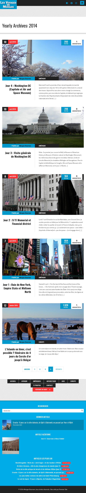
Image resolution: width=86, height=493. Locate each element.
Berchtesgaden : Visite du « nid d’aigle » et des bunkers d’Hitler (38, 462)
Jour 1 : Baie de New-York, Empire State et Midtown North (17, 288)
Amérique (42, 78)
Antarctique (51, 381)
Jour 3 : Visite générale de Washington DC (18, 154)
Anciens (27, 369)
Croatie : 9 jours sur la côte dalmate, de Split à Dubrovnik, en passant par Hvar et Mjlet (38, 472)
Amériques (37, 381)
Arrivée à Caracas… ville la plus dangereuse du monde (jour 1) (38, 466)
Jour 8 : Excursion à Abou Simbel (52, 438)
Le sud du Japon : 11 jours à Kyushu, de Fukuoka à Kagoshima (39, 479)
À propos (37, 385)
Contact (49, 385)
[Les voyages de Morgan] (8, 7)
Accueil (13, 381)
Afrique (24, 381)
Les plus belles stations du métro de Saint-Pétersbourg (39, 475)
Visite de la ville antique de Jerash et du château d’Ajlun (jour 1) (38, 469)
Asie (63, 381)
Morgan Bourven (25, 78)
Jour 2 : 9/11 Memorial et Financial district (17, 222)
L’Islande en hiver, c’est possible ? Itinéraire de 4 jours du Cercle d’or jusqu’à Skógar (17, 354)
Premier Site (63, 489)
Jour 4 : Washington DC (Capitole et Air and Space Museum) (18, 89)
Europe (41, 342)
